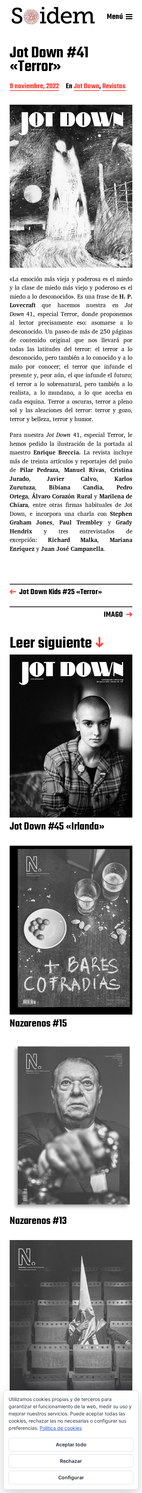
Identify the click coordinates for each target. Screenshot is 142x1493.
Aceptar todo (71, 1444)
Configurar (71, 1477)
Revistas (113, 87)
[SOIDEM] (53, 16)
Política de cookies (61, 1428)
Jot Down (86, 87)
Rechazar (71, 1461)
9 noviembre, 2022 (34, 87)
